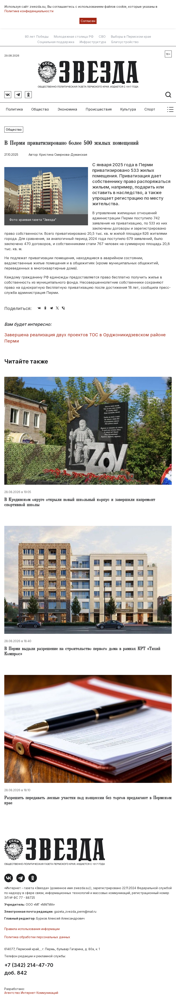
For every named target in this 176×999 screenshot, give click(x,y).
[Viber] (63, 308)
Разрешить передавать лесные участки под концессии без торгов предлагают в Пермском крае (87, 801)
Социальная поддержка (55, 42)
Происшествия (99, 109)
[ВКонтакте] (39, 308)
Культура (128, 109)
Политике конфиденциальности (28, 11)
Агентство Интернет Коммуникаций (31, 993)
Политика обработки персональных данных (37, 937)
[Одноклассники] (45, 308)
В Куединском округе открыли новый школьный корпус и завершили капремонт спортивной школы (79, 503)
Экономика (67, 109)
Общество (40, 109)
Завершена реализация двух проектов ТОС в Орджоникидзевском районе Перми (85, 338)
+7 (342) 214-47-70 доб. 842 (28, 969)
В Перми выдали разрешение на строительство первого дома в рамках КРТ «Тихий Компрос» (82, 652)
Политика (14, 109)
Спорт (149, 109)
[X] (57, 308)
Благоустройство (125, 42)
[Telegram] (51, 308)
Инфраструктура (92, 42)
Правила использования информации (32, 929)
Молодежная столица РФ (74, 37)
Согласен (88, 21)
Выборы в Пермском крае (131, 37)
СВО (102, 37)
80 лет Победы (37, 37)
